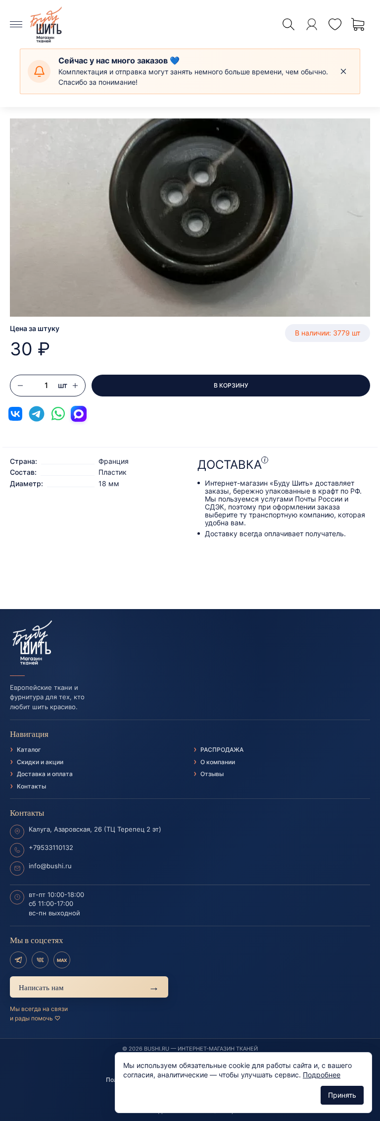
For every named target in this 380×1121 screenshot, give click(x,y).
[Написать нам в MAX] (79, 414)
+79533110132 (51, 847)
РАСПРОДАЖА (221, 749)
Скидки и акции (40, 762)
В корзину (231, 385)
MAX (62, 960)
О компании (217, 762)
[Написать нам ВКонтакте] (15, 413)
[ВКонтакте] (40, 960)
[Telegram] (18, 960)
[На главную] (190, 643)
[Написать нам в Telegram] (36, 413)
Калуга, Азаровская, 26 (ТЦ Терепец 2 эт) (95, 829)
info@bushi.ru (50, 866)
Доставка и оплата (45, 774)
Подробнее (321, 1074)
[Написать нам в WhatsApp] (57, 413)
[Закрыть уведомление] (343, 71)
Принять (342, 1095)
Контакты (31, 786)
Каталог (29, 749)
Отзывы (212, 774)
